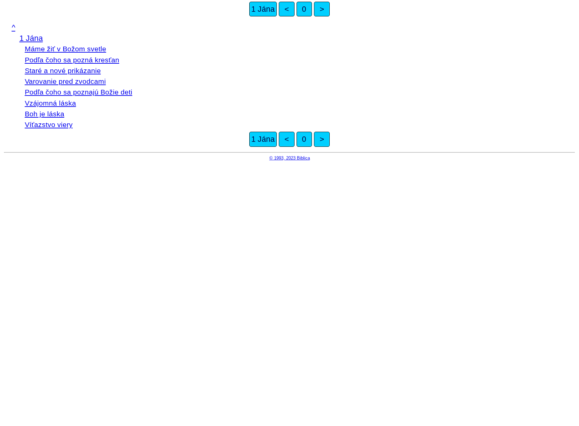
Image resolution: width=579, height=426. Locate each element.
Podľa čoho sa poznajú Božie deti (78, 92)
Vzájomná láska (50, 103)
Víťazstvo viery (49, 124)
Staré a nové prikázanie (63, 70)
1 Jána (263, 9)
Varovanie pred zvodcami (65, 81)
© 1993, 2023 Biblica (289, 158)
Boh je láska (44, 114)
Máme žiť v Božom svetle (65, 49)
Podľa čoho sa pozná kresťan (72, 60)
